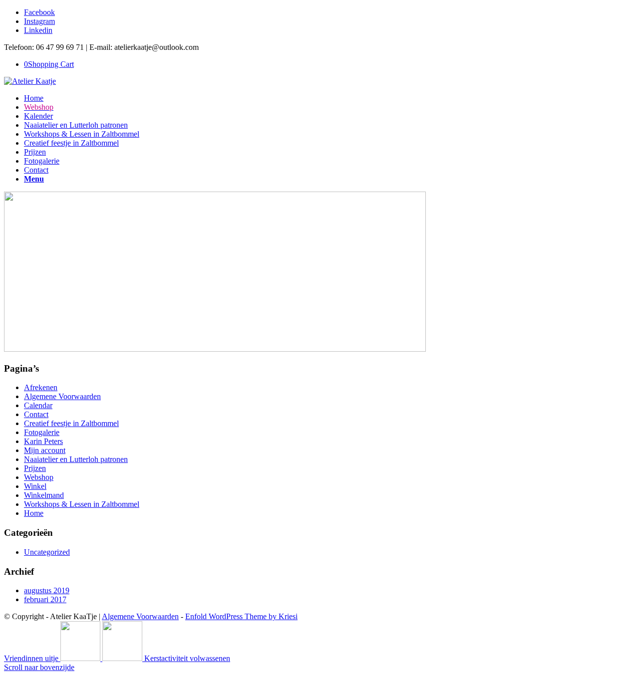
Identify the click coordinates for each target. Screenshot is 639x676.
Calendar (38, 405)
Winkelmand (44, 495)
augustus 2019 (46, 590)
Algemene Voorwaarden (62, 396)
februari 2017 (45, 599)
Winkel (35, 486)
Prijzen (35, 468)
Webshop (38, 477)
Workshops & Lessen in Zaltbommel (81, 504)
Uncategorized (47, 552)
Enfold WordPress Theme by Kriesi (241, 616)
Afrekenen (40, 387)
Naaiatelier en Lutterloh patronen (76, 459)
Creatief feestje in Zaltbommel (71, 423)
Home (33, 513)
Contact (36, 414)
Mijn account (44, 450)
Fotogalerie (41, 432)
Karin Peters (43, 441)
